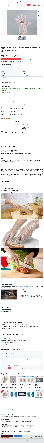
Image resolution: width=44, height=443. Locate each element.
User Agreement (28, 440)
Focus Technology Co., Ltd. (14, 440)
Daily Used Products (20, 428)
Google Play (10, 436)
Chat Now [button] (33, 59)
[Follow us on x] (36, 436)
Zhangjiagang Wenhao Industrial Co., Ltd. (10, 50)
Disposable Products (17, 7)
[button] (1, 1)
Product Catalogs (16, 408)
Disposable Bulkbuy (27, 431)
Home (2, 7)
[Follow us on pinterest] (41, 436)
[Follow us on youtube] (39, 436)
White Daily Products (5, 431)
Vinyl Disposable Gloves (16, 421)
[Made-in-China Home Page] (22, 2)
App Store (4, 436)
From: (6, 353)
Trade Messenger (18, 436)
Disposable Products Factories (7, 426)
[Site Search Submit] (29, 5)
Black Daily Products (29, 428)
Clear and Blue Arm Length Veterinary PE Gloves (21, 400)
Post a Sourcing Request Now (30, 368)
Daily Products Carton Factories (16, 431)
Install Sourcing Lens (6, 437)
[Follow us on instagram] (38, 436)
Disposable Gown (4, 411)
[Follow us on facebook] (35, 436)
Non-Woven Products (36, 324)
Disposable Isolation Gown (27, 324)
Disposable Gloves (25, 7)
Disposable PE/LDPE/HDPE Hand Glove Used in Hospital (39, 385)
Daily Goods (16, 426)
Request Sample (18, 61)
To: (6, 356)
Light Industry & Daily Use (8, 7)
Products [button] (10, 4)
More (2, 433)
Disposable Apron (18, 324)
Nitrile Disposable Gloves (6, 421)
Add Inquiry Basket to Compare (22, 41)
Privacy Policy (38, 440)
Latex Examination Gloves (26, 421)
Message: (5, 359)
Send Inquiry (11, 59)
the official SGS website (26, 286)
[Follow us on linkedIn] (31, 437)
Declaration (33, 440)
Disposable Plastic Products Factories (8, 428)
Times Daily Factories (29, 426)
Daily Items (22, 426)
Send (9, 368)
